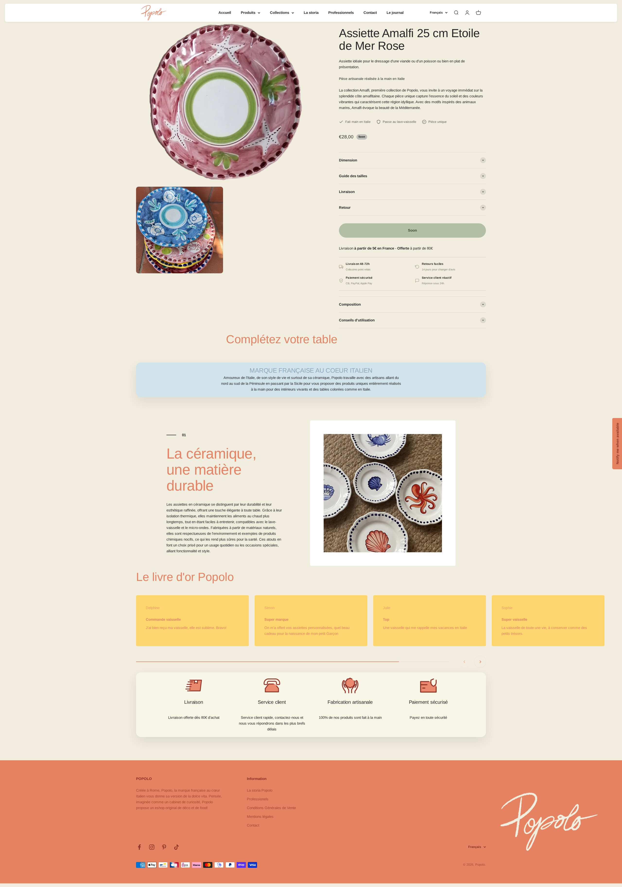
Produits (248, 12)
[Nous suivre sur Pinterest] (164, 847)
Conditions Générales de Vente (271, 808)
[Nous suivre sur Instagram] (151, 847)
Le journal (395, 12)
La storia (311, 12)
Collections (279, 12)
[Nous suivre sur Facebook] (139, 847)
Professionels (257, 799)
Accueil (224, 12)
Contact (370, 12)
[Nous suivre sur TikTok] (176, 847)
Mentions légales (260, 816)
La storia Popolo (259, 790)
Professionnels (341, 12)
